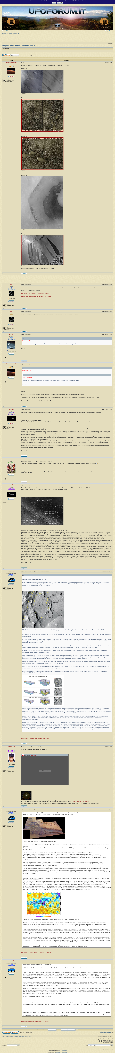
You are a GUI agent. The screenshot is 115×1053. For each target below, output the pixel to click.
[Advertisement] (57, 38)
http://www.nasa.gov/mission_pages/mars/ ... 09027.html (36, 296)
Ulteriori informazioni (82, 0)
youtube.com (33, 755)
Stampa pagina (6, 57)
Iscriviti (9, 31)
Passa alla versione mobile (57, 1047)
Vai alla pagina (103, 55)
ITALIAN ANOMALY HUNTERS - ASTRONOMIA (15, 43)
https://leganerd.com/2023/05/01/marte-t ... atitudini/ (35, 1021)
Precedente (108, 55)
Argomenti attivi (16, 33)
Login (4, 31)
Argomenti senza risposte (7, 33)
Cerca (111, 31)
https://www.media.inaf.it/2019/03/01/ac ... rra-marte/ (35, 738)
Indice (4, 43)
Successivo (110, 57)
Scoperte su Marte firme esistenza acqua (18, 46)
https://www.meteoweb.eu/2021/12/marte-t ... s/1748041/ (36, 952)
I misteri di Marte (28, 43)
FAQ (107, 31)
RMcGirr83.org (64, 1050)
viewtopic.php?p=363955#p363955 (81, 801)
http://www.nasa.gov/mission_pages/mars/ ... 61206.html (36, 293)
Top (3, 273)
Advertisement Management (61, 1052)
